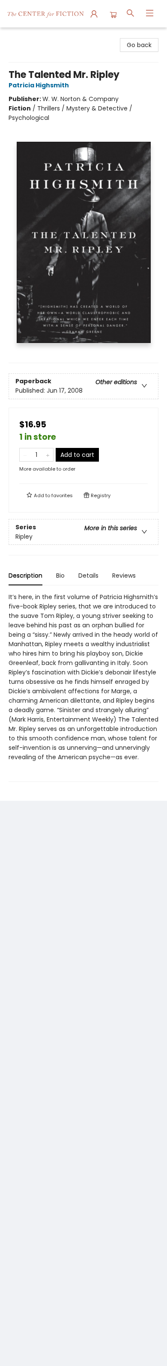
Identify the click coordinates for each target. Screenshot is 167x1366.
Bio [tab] (60, 575)
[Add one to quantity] (47, 454)
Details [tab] (88, 575)
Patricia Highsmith (39, 85)
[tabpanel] (83, 687)
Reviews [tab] (124, 575)
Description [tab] (25, 575)
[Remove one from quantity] (25, 454)
